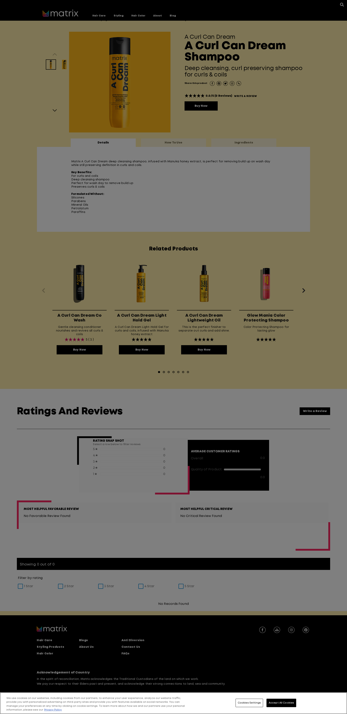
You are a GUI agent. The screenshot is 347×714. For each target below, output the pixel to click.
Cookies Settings (249, 703)
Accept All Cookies (281, 703)
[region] (173, 703)
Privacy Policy (53, 710)
